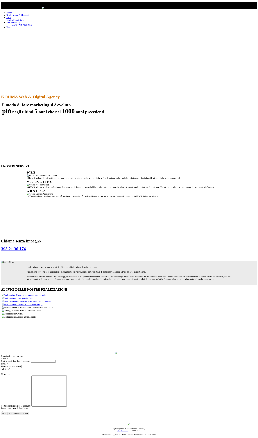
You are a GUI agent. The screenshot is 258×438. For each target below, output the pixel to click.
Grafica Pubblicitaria (15, 20)
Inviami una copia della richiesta (14, 408)
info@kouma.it (122, 431)
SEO (8, 17)
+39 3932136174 (129, 341)
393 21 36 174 (13, 248)
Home (9, 13)
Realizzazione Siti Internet (17, 15)
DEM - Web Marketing (22, 25)
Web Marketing (13, 22)
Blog (8, 27)
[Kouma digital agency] (129, 424)
